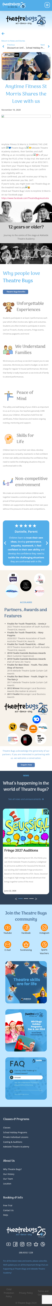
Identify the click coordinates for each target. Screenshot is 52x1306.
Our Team (8, 1178)
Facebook (26, 932)
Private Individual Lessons (15, 1137)
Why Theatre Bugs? (12, 1169)
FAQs (5, 1215)
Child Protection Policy (9, 1293)
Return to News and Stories (13, 40)
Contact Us (8, 1210)
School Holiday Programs (15, 1132)
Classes (6, 1127)
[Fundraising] (26, 944)
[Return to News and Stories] (3, 33)
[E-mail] (7, 944)
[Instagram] (44, 927)
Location (7, 1183)
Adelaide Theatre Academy (16, 1146)
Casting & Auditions (12, 1142)
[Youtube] (7, 927)
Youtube (8, 932)
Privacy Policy (26, 1292)
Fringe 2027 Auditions (21, 850)
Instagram (44, 932)
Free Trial (7, 1205)
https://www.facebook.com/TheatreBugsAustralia (25, 198)
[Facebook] (26, 927)
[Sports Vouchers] (44, 944)
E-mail (8, 950)
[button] (5, 543)
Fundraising (26, 950)
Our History (8, 1174)
